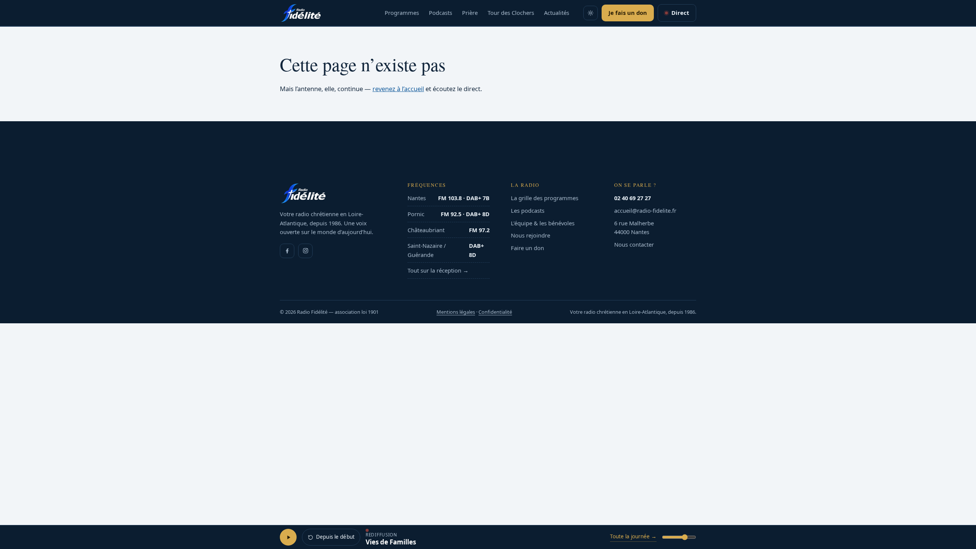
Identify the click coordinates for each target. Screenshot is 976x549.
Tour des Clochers (511, 12)
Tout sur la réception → (438, 270)
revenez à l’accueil (398, 88)
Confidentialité (495, 311)
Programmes (402, 12)
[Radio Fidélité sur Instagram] (305, 251)
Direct (680, 12)
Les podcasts (527, 210)
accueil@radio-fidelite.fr (645, 210)
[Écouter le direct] (288, 537)
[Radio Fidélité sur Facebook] (287, 251)
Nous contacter (634, 244)
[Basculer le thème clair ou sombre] (590, 13)
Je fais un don (627, 12)
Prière (470, 12)
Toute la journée (633, 536)
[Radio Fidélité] (333, 193)
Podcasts (440, 12)
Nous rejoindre (530, 235)
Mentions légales (456, 311)
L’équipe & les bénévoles (543, 223)
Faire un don (527, 248)
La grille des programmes (544, 198)
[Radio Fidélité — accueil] (301, 13)
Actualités (556, 12)
